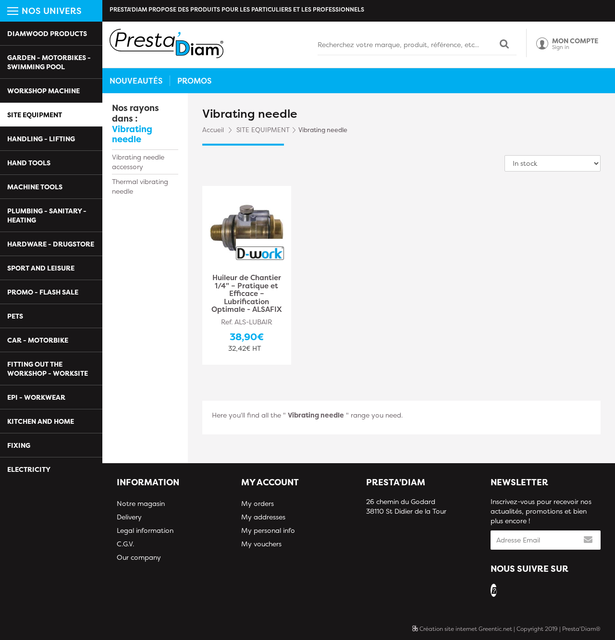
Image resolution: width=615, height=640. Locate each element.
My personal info (268, 530)
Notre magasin (141, 503)
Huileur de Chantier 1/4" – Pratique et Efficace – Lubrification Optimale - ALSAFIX (246, 294)
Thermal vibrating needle (140, 186)
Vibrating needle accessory (138, 161)
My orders (257, 503)
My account (270, 482)
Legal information (145, 530)
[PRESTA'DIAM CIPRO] (166, 43)
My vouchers (261, 543)
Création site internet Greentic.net (465, 629)
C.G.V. (125, 543)
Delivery (129, 516)
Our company (139, 557)
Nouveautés (136, 80)
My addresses (263, 516)
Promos (194, 80)
